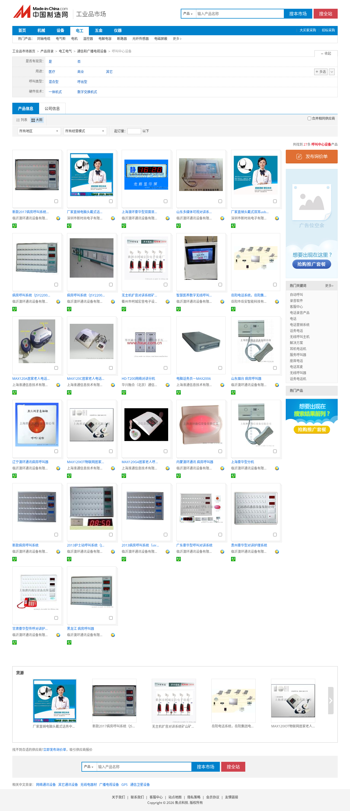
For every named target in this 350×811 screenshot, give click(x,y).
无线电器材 (88, 784)
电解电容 (105, 38)
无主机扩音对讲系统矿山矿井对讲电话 (141, 295)
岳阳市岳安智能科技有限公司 (250, 301)
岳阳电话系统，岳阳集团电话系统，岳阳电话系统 (250, 295)
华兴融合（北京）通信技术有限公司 (141, 385)
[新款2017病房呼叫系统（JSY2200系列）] (114, 700)
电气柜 (61, 38)
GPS (124, 784)
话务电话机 (298, 379)
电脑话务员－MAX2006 (193, 378)
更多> (329, 285)
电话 (293, 318)
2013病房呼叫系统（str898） (141, 545)
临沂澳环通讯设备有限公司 (31, 218)
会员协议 (212, 797)
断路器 (122, 38)
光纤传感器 (140, 38)
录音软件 (296, 300)
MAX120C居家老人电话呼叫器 (86, 378)
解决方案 (296, 342)
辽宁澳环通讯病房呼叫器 (30, 462)
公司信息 (52, 108)
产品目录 (47, 51)
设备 (60, 30)
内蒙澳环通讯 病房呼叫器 (194, 462)
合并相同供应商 (323, 118)
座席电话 (296, 361)
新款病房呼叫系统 (25, 545)
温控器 (88, 38)
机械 (41, 30)
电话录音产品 (300, 312)
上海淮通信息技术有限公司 (31, 385)
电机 (74, 38)
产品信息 (25, 108)
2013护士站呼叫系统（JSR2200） (86, 545)
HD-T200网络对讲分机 (138, 378)
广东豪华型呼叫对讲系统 (194, 545)
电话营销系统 (300, 324)
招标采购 (328, 30)
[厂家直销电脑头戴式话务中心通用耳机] (55, 701)
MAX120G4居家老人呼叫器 (141, 462)
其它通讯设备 (68, 784)
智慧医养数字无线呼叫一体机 (195, 295)
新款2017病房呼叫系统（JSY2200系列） (31, 212)
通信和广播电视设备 (92, 51)
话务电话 (296, 330)
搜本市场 (298, 14)
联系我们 (137, 797)
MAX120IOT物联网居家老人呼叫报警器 (86, 462)
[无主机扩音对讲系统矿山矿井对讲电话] (174, 701)
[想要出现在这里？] (312, 223)
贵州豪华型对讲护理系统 (249, 545)
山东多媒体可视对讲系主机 (195, 212)
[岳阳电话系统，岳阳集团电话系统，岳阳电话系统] (233, 701)
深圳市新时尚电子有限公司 (86, 218)
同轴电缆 (43, 38)
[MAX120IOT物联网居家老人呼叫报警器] (293, 700)
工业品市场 (91, 14)
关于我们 (118, 797)
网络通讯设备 (46, 784)
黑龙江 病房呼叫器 (80, 628)
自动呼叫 (296, 294)
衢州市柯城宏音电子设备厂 (141, 301)
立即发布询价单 (54, 749)
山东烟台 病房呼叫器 (246, 378)
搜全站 (325, 14)
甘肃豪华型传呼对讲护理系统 (31, 628)
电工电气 (65, 51)
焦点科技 (181, 802)
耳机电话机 (298, 348)
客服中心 (296, 306)
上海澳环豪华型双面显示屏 (141, 212)
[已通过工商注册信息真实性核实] (14, 226)
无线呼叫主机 (300, 336)
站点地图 (175, 797)
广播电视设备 (109, 784)
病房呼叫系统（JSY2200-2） (86, 295)
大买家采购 (308, 30)
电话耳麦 (296, 367)
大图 (39, 119)
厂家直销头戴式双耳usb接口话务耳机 (250, 212)
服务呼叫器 (298, 354)
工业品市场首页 (23, 51)
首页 (22, 30)
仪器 (118, 30)
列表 (24, 119)
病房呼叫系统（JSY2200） (31, 295)
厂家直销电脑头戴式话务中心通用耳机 (86, 212)
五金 (99, 30)
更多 (176, 38)
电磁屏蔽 (160, 38)
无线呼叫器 (298, 373)
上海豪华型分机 (242, 462)
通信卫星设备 (140, 784)
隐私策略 (193, 797)
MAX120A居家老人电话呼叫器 (31, 378)
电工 (79, 30)
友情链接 (231, 797)
